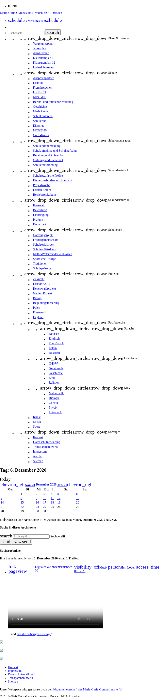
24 (44, 506)
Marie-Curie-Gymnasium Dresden (21, 12)
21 (2, 506)
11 (52, 498)
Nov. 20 (18, 485)
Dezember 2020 (46, 484)
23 (37, 506)
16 (37, 502)
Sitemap (13, 681)
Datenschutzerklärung (21, 674)
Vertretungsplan (43, 20)
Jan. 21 (75, 485)
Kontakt (13, 667)
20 (77, 502)
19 (58, 502)
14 (2, 502)
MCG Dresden (52, 12)
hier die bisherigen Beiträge (34, 634)
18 (52, 502)
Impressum (15, 670)
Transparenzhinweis (20, 678)
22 (22, 506)
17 (44, 502)
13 (77, 498)
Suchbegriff (57, 536)
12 (58, 498)
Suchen (22, 541)
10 (44, 498)
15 (22, 502)
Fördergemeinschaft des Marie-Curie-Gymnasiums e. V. (87, 689)
